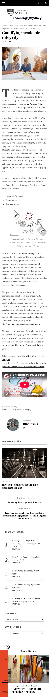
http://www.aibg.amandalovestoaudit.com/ (21, 323)
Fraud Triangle (29, 253)
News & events (9, 25)
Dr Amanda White (35, 103)
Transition (17, 28)
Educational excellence (27, 25)
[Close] (8, 647)
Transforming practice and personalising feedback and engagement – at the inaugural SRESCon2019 (24, 514)
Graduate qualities (32, 686)
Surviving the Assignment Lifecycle (24, 500)
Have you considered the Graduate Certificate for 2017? (20, 486)
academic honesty (9, 409)
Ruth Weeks (9, 41)
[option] (24, 468)
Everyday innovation (19, 686)
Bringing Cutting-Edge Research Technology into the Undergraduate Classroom (26, 543)
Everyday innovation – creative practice (27, 690)
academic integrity (24, 409)
